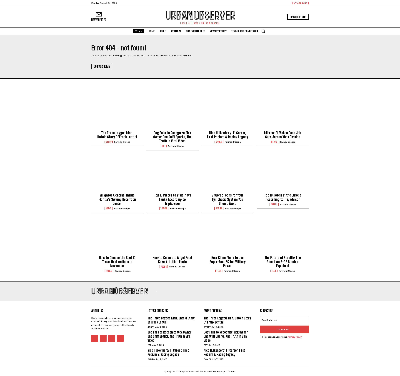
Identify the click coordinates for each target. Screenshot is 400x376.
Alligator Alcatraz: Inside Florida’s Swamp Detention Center (117, 199)
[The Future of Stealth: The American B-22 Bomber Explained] (283, 236)
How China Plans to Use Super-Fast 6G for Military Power (228, 262)
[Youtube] (120, 338)
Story (109, 142)
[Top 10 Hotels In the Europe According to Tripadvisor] (283, 174)
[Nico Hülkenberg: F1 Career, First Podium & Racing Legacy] (228, 112)
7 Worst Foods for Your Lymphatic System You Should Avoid (227, 199)
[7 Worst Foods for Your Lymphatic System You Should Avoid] (228, 174)
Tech (218, 271)
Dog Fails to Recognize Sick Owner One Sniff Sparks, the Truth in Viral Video (172, 137)
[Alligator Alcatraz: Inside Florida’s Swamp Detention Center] (117, 174)
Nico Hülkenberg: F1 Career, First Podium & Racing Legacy (227, 135)
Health (218, 208)
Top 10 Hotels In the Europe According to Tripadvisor (282, 197)
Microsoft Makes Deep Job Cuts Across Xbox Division (282, 135)
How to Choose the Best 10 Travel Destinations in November (117, 262)
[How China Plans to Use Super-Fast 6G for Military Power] (228, 236)
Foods (164, 266)
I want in (283, 329)
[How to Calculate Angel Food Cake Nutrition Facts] (172, 236)
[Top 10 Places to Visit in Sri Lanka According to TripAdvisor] (172, 174)
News (274, 142)
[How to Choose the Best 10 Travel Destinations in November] (117, 236)
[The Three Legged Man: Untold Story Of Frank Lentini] (117, 112)
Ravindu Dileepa (122, 142)
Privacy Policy (295, 336)
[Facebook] (94, 338)
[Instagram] (103, 338)
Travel (163, 208)
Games (219, 142)
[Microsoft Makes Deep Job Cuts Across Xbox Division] (283, 112)
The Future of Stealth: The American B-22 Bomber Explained (283, 262)
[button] (263, 31)
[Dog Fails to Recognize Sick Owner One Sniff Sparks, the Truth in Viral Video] (172, 112)
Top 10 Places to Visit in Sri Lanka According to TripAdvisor (172, 199)
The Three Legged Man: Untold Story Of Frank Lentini (117, 135)
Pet (163, 146)
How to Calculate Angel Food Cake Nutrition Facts (172, 260)
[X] (111, 338)
